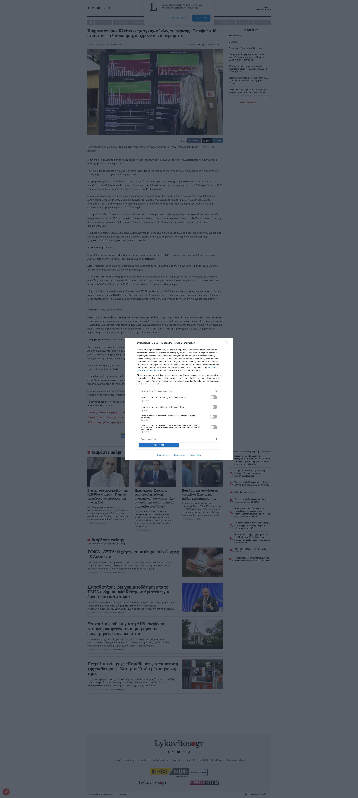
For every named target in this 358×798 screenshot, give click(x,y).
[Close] (227, 343)
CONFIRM (159, 445)
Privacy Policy (195, 455)
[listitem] (179, 391)
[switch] (213, 397)
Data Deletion (163, 455)
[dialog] (179, 399)
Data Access (179, 455)
